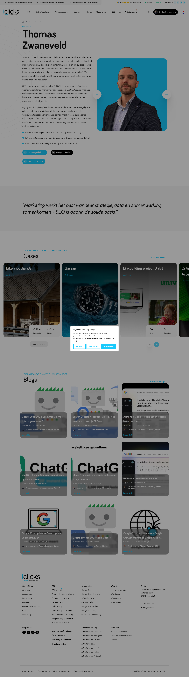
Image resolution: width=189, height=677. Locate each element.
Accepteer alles (108, 346)
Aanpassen (79, 346)
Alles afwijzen (93, 346)
